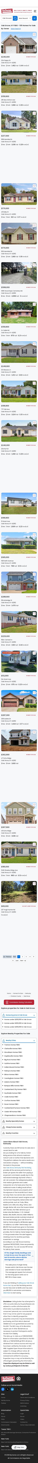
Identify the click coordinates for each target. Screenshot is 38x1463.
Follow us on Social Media (11, 1385)
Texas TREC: (6, 1429)
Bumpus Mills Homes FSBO (14, 1086)
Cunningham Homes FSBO (13, 1078)
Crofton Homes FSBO (12, 1100)
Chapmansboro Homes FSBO (15, 1115)
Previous (8, 957)
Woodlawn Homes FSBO (13, 1052)
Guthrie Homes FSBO (11, 1063)
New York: (5, 1439)
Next (21, 960)
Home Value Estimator (27, 1425)
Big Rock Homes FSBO (12, 1060)
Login (22, 1414)
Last (17, 960)
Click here (6, 1293)
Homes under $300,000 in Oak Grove (17, 1023)
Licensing (23, 1406)
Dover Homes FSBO (11, 1104)
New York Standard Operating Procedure (14, 1450)
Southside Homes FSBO (12, 1093)
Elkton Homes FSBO (11, 1074)
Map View (20, 1447)
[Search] (15, 18)
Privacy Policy (24, 1400)
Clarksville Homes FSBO (13, 1049)
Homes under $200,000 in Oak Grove (17, 1019)
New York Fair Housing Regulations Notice (14, 1442)
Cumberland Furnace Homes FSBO (17, 1108)
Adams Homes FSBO (11, 1082)
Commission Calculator (9, 1422)
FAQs (3, 1419)
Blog (2, 1414)
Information (6, 1410)
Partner (3, 1403)
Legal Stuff (24, 1394)
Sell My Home (5, 1400)
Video (22, 1419)
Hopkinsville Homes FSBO (13, 1056)
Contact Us (23, 1422)
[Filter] (34, 18)
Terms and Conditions (27, 1397)
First (14, 957)
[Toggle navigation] (35, 11)
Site (2, 1394)
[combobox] (25, 18)
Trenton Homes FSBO (12, 1045)
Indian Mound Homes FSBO (14, 1067)
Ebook (22, 1416)
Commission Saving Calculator (20, 1002)
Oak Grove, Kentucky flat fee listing (18, 1168)
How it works (5, 1425)
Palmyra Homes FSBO (12, 1071)
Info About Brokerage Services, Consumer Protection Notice (18, 1434)
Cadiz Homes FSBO (11, 1097)
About (3, 1416)
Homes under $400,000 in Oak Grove (18, 1027)
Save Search (16, 29)
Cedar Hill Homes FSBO (12, 1112)
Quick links (24, 1410)
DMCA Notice (24, 1403)
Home (3, 1397)
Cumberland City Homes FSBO (15, 1089)
